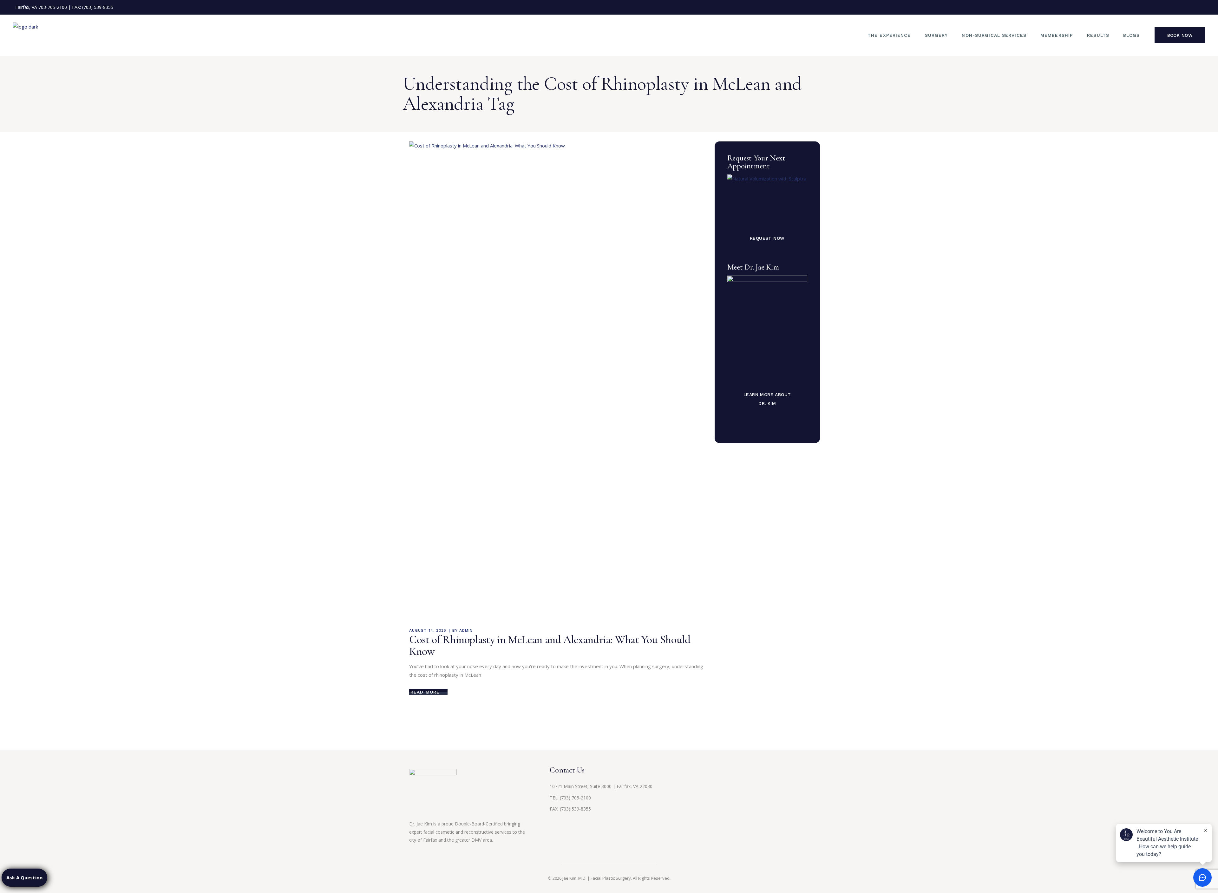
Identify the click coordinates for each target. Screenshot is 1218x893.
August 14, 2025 (427, 630)
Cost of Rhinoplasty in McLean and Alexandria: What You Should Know (550, 645)
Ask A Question (24, 877)
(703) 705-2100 (575, 798)
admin (466, 630)
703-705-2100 (52, 7)
